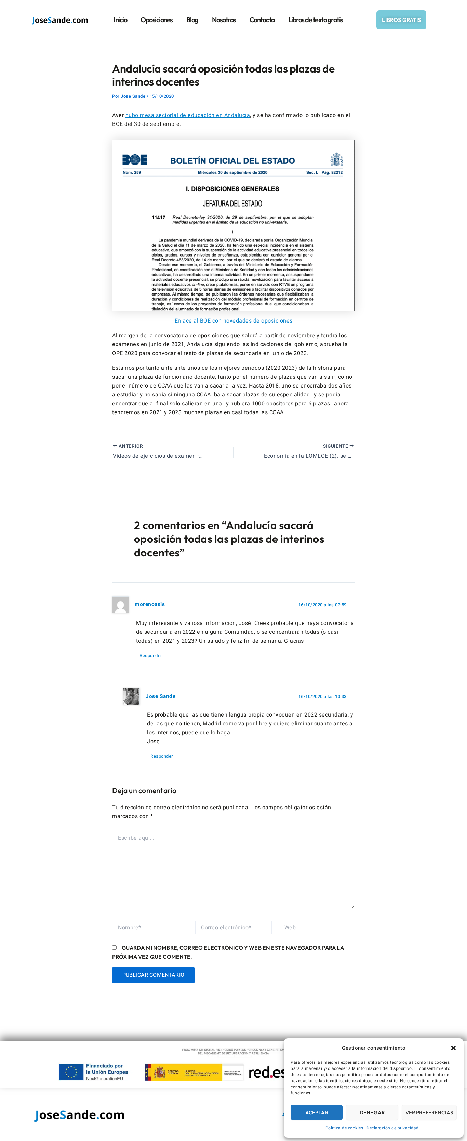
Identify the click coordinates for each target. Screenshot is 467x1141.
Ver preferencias (429, 1112)
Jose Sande (160, 696)
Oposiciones (157, 19)
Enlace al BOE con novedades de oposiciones (234, 321)
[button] (453, 1048)
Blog (192, 19)
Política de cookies (344, 1128)
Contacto (262, 19)
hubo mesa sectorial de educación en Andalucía (187, 115)
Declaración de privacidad (392, 1128)
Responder (150, 655)
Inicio (120, 19)
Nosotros (224, 19)
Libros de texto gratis (315, 19)
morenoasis (150, 604)
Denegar (372, 1112)
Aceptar (316, 1112)
